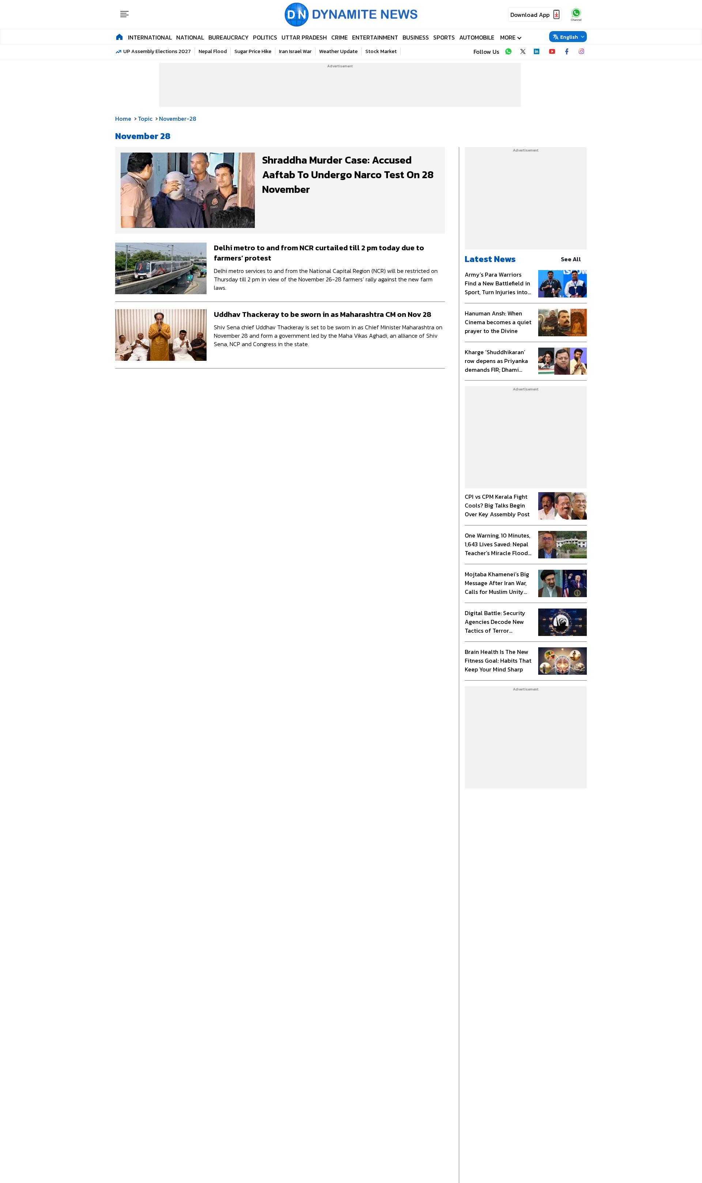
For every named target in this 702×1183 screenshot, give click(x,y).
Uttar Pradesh (304, 37)
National (190, 37)
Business (416, 37)
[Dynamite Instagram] (581, 51)
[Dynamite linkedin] (537, 51)
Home (123, 118)
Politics (265, 37)
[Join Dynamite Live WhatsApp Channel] (508, 51)
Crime (339, 37)
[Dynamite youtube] (552, 51)
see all (571, 259)
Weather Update (338, 51)
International (150, 37)
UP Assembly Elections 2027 (157, 51)
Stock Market (381, 51)
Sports (444, 37)
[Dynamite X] (522, 51)
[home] (119, 37)
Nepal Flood (213, 51)
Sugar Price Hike (252, 51)
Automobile (476, 37)
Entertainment (375, 37)
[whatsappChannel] (576, 14)
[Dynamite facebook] (566, 51)
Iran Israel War (295, 51)
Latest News (490, 259)
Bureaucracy (228, 37)
